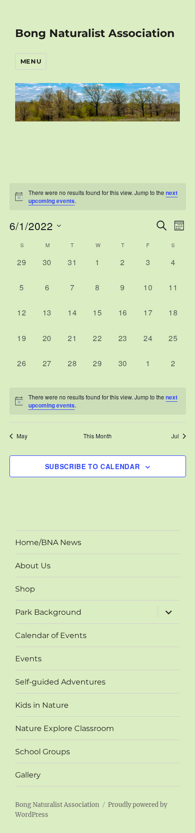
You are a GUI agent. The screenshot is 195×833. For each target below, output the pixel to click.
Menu (30, 61)
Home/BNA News (48, 542)
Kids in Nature (42, 705)
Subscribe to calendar (92, 466)
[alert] (97, 401)
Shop (25, 588)
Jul (175, 436)
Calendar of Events (51, 635)
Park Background (48, 612)
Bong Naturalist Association (95, 33)
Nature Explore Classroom (64, 728)
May (22, 436)
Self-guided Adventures (60, 681)
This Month (97, 436)
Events (28, 658)
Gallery (28, 774)
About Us (33, 565)
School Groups (42, 751)
